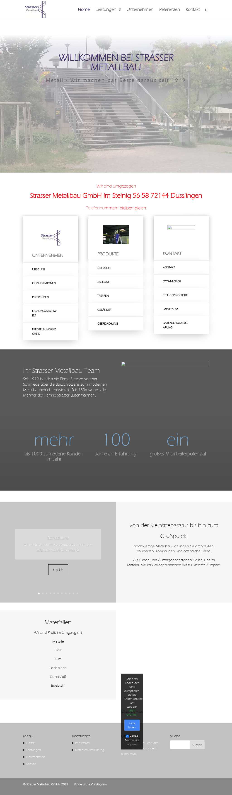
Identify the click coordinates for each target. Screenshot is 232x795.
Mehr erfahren (132, 713)
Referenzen (169, 10)
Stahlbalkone (58, 537)
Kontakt (193, 10)
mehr (58, 569)
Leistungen (106, 10)
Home (84, 10)
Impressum (82, 743)
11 (77, 593)
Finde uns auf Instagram (90, 784)
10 (73, 593)
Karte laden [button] (132, 725)
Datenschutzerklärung (89, 750)
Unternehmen (140, 10)
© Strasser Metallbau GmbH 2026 (45, 784)
